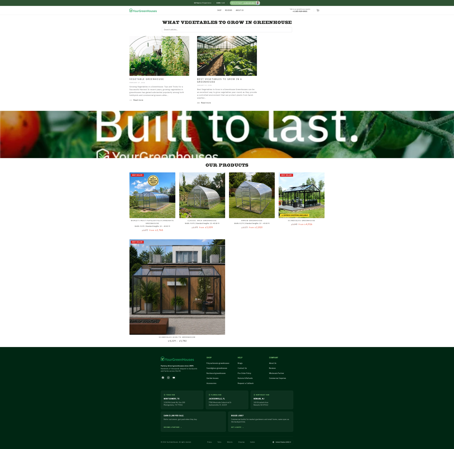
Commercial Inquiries (277, 378)
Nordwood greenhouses (216, 373)
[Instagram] (168, 378)
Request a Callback (245, 383)
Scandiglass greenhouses (217, 368)
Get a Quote (236, 427)
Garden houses (213, 378)
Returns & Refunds (245, 378)
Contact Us (242, 368)
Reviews (272, 368)
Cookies (252, 442)
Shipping (241, 442)
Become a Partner (171, 427)
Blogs (240, 363)
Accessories (211, 383)
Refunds (230, 442)
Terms (219, 442)
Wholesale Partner (276, 373)
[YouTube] (174, 378)
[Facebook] (163, 378)
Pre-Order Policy (244, 373)
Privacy (209, 442)
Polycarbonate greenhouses (218, 363)
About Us (272, 363)
